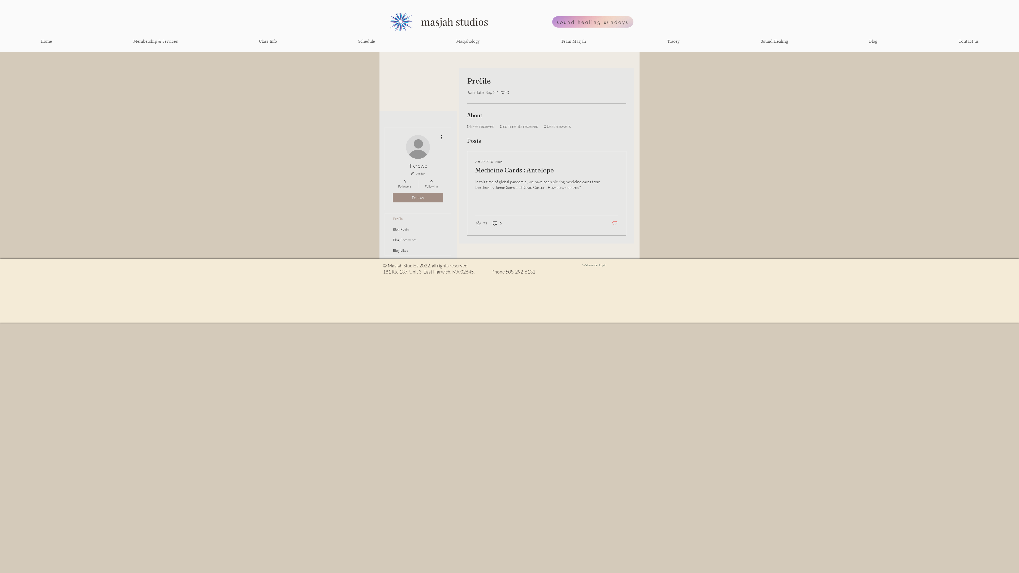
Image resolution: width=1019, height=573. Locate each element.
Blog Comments (405, 240)
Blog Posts (401, 229)
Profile (398, 218)
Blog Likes (400, 250)
